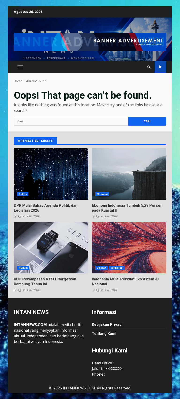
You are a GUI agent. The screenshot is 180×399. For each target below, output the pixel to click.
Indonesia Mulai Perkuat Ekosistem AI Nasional (129, 247)
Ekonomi (102, 194)
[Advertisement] (90, 41)
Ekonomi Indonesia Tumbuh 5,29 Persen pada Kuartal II (129, 174)
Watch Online (160, 67)
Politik (23, 194)
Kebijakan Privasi (107, 324)
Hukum (23, 267)
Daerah (102, 267)
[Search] (148, 67)
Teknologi (116, 267)
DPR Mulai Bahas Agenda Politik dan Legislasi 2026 (51, 174)
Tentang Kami (104, 333)
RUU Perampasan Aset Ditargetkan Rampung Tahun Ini (51, 247)
